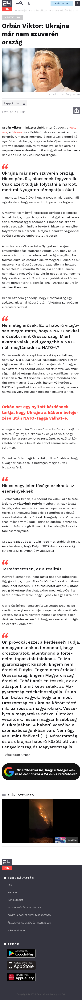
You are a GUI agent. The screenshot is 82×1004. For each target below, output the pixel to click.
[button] (77, 10)
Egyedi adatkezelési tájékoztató (29, 915)
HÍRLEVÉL (13, 892)
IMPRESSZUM (15, 900)
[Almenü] (19, 3)
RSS (10, 884)
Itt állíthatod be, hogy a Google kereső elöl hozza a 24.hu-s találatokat (46, 772)
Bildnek (17, 132)
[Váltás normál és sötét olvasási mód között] (29, 3)
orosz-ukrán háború (65, 10)
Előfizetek (62, 3)
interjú (22, 10)
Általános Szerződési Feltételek (29, 922)
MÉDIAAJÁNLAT (16, 930)
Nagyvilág (12, 17)
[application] (41, 821)
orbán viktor (39, 10)
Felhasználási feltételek (24, 907)
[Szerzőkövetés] (24, 103)
